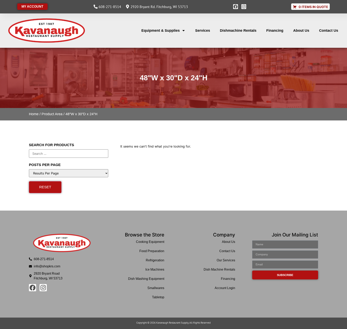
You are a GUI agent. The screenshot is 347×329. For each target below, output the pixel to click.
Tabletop (158, 297)
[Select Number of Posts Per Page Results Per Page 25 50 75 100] (68, 173)
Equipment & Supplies (160, 31)
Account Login (225, 288)
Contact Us (328, 31)
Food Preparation (151, 251)
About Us (301, 31)
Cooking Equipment (150, 241)
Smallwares (155, 288)
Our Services (226, 260)
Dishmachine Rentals (238, 31)
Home (34, 114)
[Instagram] (243, 6)
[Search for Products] (68, 153)
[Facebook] (235, 6)
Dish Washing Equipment (146, 278)
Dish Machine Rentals (219, 269)
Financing (274, 31)
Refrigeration (155, 260)
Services (202, 31)
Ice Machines (154, 269)
